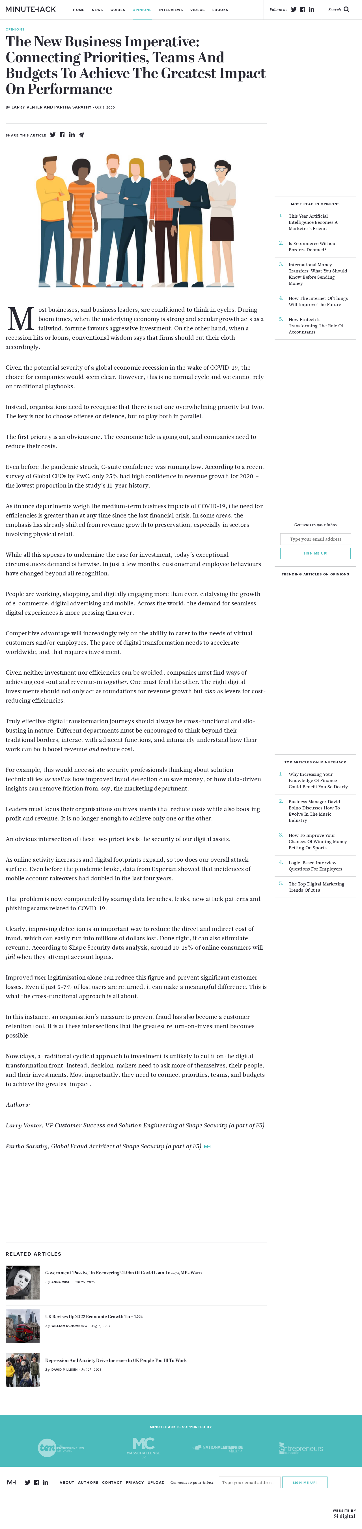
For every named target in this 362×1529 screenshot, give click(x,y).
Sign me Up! (305, 1483)
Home (79, 10)
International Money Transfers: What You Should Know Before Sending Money (318, 274)
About (67, 1482)
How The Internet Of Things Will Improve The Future (318, 301)
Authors (88, 1482)
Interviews (171, 10)
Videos (197, 10)
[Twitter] (53, 135)
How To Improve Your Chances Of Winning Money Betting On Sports (318, 841)
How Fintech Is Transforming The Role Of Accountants (316, 326)
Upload (156, 1482)
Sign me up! (315, 553)
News (97, 10)
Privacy (135, 1482)
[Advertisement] (136, 1202)
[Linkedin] (72, 135)
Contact (112, 1482)
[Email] (82, 135)
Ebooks (220, 10)
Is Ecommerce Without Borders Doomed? (313, 247)
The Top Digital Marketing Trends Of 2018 (317, 887)
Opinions (142, 10)
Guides (118, 10)
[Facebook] (62, 135)
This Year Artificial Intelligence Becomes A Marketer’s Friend (313, 222)
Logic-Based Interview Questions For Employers (315, 866)
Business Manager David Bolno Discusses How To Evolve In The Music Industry (314, 811)
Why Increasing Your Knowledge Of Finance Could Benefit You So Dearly (318, 780)
